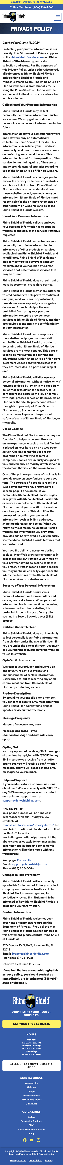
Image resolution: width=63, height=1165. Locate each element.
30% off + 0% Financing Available (31, 1)
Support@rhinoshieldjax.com (30, 953)
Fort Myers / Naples (32, 1099)
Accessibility (35, 1160)
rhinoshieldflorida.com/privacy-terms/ (28, 825)
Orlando (31, 1087)
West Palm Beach (31, 1095)
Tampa (31, 1091)
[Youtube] (31, 1140)
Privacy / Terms (18, 1160)
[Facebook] (24, 1140)
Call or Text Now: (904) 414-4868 (32, 7)
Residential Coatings (31, 1121)
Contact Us (24, 860)
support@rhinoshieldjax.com (21, 800)
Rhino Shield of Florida (35, 1151)
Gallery (31, 1117)
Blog (31, 1133)
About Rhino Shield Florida (31, 1129)
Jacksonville (31, 1083)
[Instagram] (38, 1140)
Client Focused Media (43, 1154)
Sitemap (49, 1160)
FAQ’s (31, 1125)
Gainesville (31, 1103)
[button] (57, 17)
